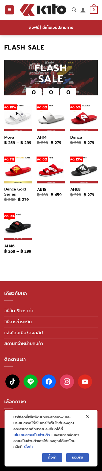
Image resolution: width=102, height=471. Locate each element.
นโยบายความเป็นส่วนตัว (32, 435)
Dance (76, 137)
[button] (9, 10)
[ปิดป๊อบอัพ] (87, 416)
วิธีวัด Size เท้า (18, 310)
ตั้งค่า (28, 446)
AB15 (41, 189)
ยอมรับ (77, 457)
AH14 (41, 137)
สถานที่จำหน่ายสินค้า (23, 343)
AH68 (75, 189)
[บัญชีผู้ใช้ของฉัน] (83, 10)
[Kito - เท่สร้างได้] (43, 10)
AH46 (9, 246)
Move (9, 137)
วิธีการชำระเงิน (18, 321)
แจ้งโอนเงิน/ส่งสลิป (23, 332)
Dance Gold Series (15, 192)
